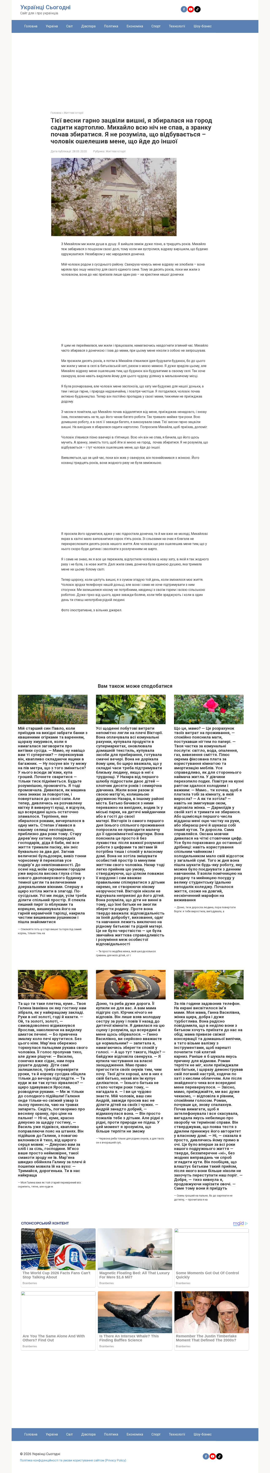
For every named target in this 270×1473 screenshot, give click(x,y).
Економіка (135, 26)
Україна (52, 26)
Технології (177, 26)
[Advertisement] (135, 68)
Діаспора (88, 26)
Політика (111, 26)
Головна (30, 26)
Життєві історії (116, 151)
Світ (69, 26)
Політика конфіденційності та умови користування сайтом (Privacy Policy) (73, 1460)
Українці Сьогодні (45, 7)
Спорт (156, 26)
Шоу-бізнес (203, 26)
